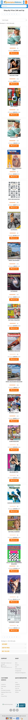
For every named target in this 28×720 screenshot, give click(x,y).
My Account (17, 686)
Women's (17, 665)
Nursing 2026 (14, 45)
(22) (18, 109)
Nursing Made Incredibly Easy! (14, 168)
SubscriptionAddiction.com (9, 716)
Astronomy (14, 291)
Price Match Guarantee (5, 690)
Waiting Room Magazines (20, 672)
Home (16, 682)
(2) (17, 48)
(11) (18, 416)
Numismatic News (14, 622)
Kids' (16, 666)
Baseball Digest (14, 412)
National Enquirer (14, 320)
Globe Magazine (14, 441)
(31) (18, 202)
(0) (17, 354)
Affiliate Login (18, 690)
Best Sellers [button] (5, 651)
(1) (17, 171)
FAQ (2, 688)
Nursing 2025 (14, 137)
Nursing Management (14, 503)
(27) (18, 294)
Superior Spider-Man (14, 593)
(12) (18, 79)
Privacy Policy (4, 696)
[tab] (14, 644)
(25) (18, 566)
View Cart (17, 688)
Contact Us (3, 684)
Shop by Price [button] (6, 647)
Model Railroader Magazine (14, 381)
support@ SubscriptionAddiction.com (6, 666)
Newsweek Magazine (14, 351)
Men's (16, 663)
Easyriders (14, 229)
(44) (18, 385)
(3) (17, 233)
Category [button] (4, 644)
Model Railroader (14, 260)
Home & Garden (18, 668)
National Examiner (14, 531)
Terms (2, 694)
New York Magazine (14, 199)
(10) (18, 140)
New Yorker (14, 106)
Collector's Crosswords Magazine (14, 563)
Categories (17, 684)
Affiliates (17, 692)
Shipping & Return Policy (6, 692)
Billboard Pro (14, 472)
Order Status (3, 686)
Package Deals (18, 670)
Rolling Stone (14, 75)
